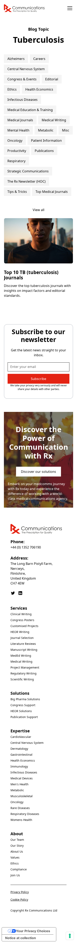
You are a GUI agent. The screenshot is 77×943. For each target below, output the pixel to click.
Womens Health (21, 820)
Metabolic (17, 790)
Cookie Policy (19, 899)
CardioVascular (20, 737)
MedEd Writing (20, 656)
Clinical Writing (21, 614)
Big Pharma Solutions (25, 699)
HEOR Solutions (21, 711)
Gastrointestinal (21, 754)
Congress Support (22, 705)
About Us (16, 851)
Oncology (16, 802)
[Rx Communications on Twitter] (12, 593)
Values (15, 857)
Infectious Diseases (23, 772)
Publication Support (24, 717)
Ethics (14, 863)
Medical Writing (21, 661)
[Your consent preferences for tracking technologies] (70, 936)
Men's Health (19, 784)
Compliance (18, 869)
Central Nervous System (27, 743)
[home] (24, 8)
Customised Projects (24, 626)
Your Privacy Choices (33, 931)
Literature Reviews (23, 644)
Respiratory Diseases (24, 814)
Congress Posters (22, 620)
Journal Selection (22, 638)
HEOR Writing (19, 632)
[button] (69, 8)
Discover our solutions (38, 471)
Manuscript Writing (23, 650)
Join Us (15, 875)
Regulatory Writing (23, 673)
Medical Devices (21, 778)
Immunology (19, 766)
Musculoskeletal (21, 796)
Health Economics (22, 760)
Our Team (17, 840)
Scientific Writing (22, 679)
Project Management (24, 667)
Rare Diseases (20, 808)
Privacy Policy (19, 892)
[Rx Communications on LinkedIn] (20, 593)
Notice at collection (20, 938)
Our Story (17, 845)
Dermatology (19, 749)
